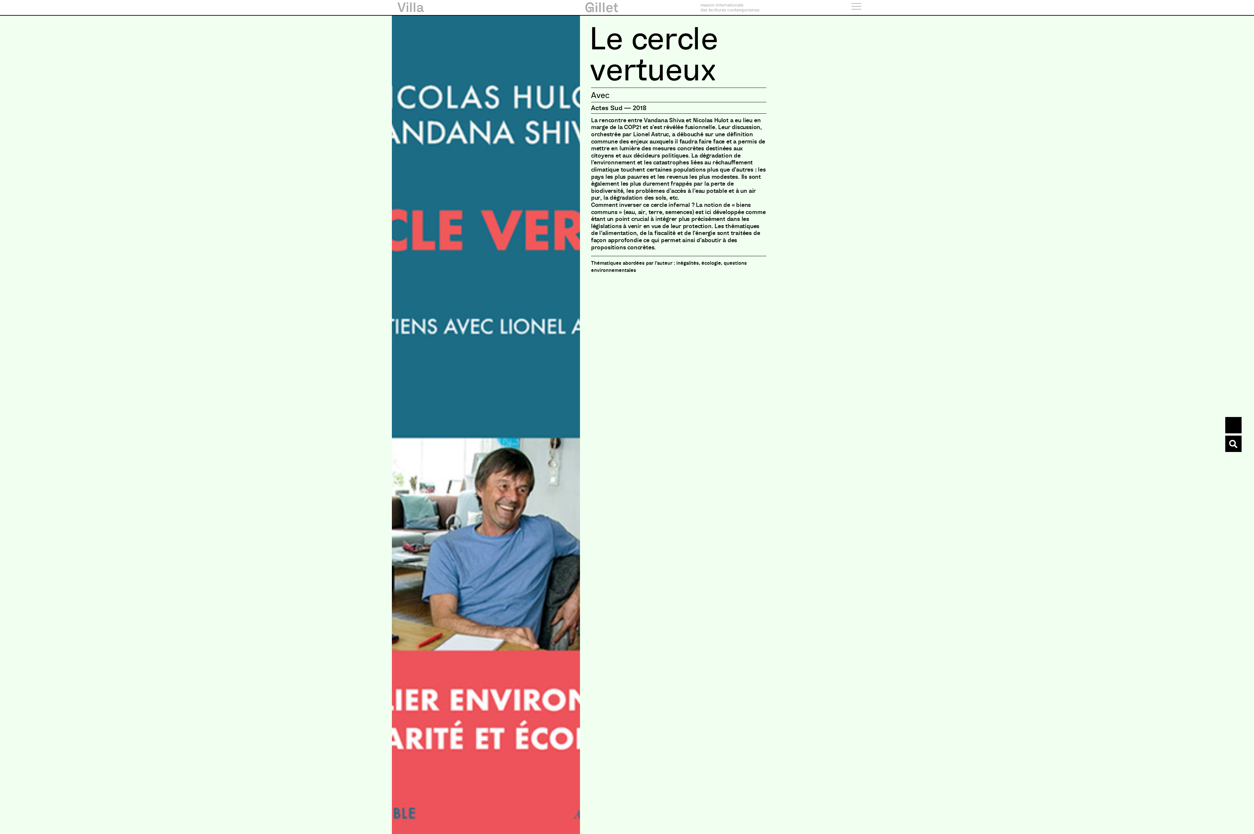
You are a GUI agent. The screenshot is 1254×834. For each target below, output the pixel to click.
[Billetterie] (1233, 425)
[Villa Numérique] (1233, 444)
